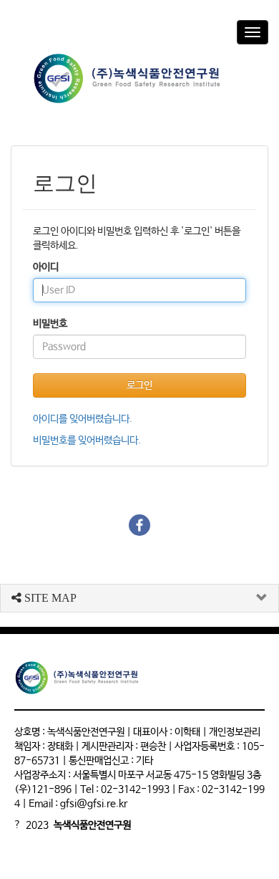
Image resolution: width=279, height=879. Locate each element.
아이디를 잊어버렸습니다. (82, 419)
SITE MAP (49, 598)
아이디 (46, 267)
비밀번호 (50, 324)
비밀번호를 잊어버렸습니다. (87, 440)
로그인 (139, 385)
